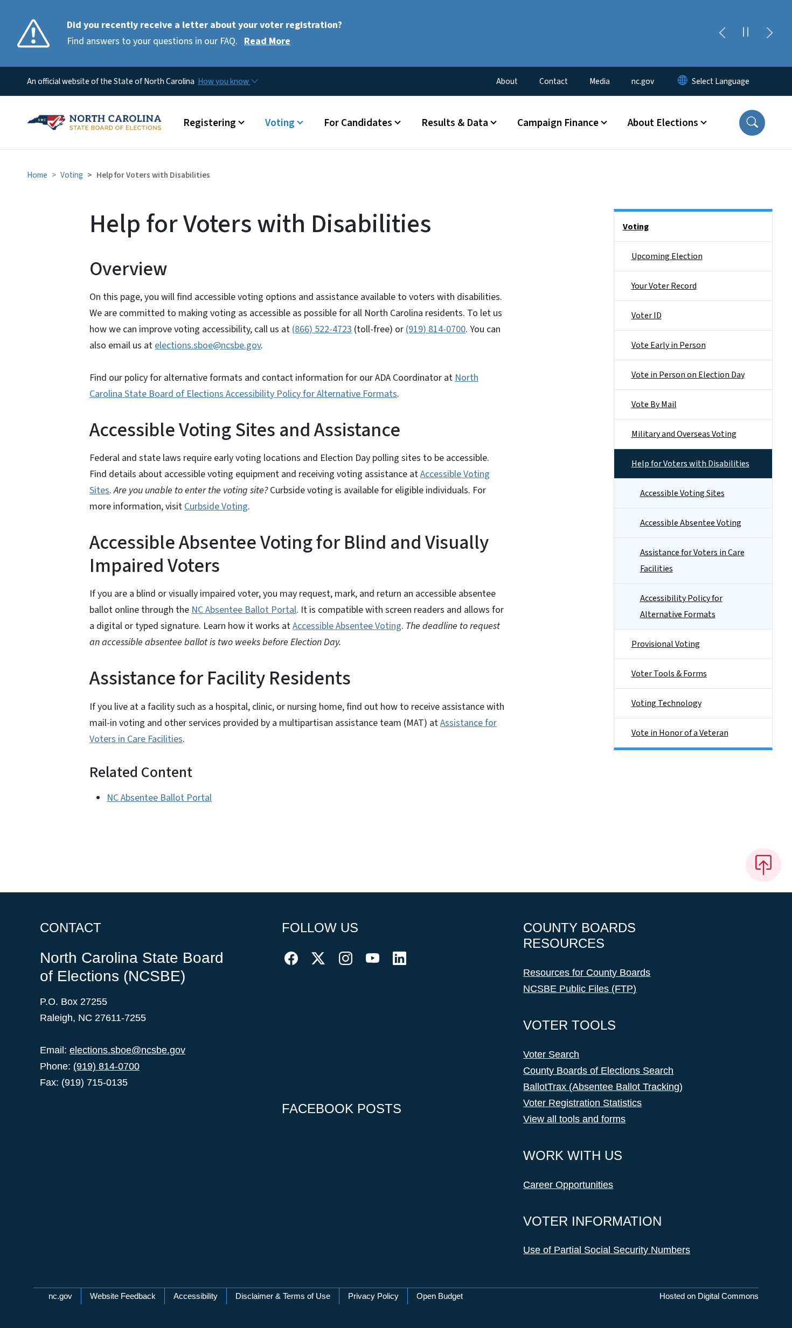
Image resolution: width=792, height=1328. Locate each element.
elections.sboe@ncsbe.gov (208, 345)
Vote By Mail (654, 404)
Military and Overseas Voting (684, 434)
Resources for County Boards (586, 972)
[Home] (94, 110)
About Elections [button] (663, 122)
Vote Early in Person (668, 345)
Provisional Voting (665, 644)
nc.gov (642, 81)
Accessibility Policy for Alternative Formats (681, 606)
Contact (553, 81)
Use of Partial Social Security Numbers (606, 1250)
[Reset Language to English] (682, 81)
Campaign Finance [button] (558, 122)
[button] (752, 123)
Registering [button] (209, 122)
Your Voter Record (664, 286)
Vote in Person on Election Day (688, 375)
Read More (267, 41)
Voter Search (551, 1054)
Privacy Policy (373, 1296)
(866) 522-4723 (322, 329)
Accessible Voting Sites (682, 493)
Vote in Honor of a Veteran (679, 733)
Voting (71, 175)
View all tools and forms (574, 1119)
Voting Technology (666, 703)
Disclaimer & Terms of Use (282, 1296)
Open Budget (439, 1296)
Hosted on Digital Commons (709, 1296)
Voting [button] (280, 122)
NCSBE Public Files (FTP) (579, 988)
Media (599, 81)
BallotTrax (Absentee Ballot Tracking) (603, 1086)
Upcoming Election (667, 256)
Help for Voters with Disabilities (690, 464)
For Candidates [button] (358, 122)
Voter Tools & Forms (669, 674)
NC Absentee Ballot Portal (243, 610)
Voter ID (646, 315)
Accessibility (195, 1296)
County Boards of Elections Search (598, 1070)
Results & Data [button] (454, 122)
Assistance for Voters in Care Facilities (692, 561)
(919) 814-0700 (436, 329)
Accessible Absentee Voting (347, 626)
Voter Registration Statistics (582, 1103)
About (507, 81)
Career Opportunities (568, 1184)
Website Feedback (123, 1296)
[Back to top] (763, 865)
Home (37, 175)
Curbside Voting (216, 506)
